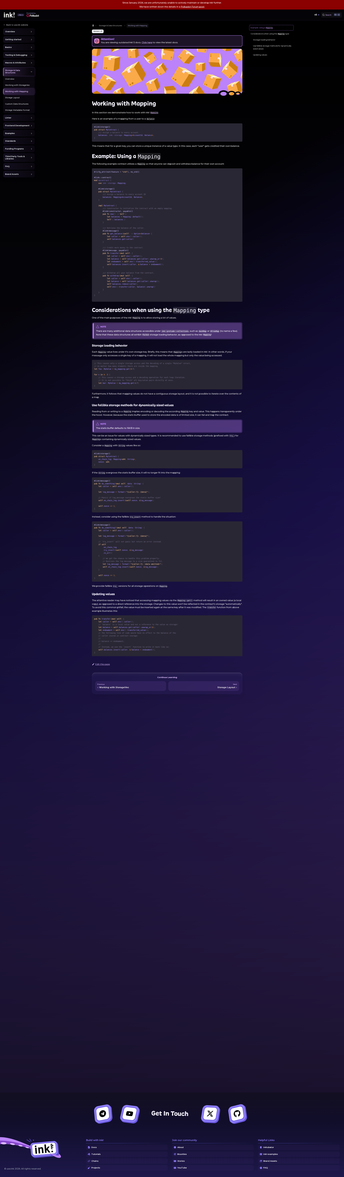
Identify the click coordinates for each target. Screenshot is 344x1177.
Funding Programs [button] (14, 149)
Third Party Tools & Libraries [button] (15, 157)
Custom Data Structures (16, 104)
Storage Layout (12, 98)
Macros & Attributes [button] (15, 63)
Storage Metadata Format (17, 110)
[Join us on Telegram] (102, 1113)
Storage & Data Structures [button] (12, 71)
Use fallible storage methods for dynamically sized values (272, 47)
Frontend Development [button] (17, 125)
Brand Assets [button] (12, 174)
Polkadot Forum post (192, 7)
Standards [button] (10, 141)
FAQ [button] (7, 166)
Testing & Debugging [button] (16, 55)
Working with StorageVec (17, 85)
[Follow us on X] (210, 1113)
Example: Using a (262, 28)
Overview (9, 79)
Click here (147, 42)
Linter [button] (8, 118)
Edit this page (102, 664)
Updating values (260, 55)
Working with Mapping (16, 91)
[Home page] (93, 25)
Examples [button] (10, 133)
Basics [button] (8, 47)
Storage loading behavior (264, 40)
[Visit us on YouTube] (129, 1113)
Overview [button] (10, 31)
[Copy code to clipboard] (239, 126)
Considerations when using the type (270, 34)
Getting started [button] (13, 39)
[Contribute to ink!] (237, 1113)
